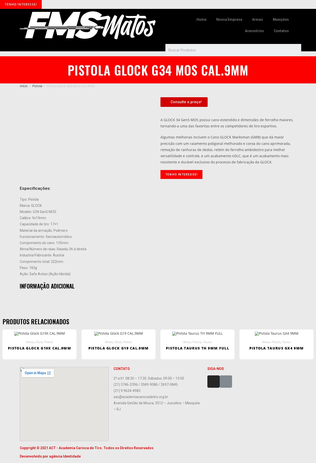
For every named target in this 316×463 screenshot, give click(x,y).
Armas (257, 19)
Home (201, 19)
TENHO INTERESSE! (21, 4)
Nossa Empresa (229, 19)
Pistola (37, 86)
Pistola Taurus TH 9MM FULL (197, 348)
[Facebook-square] (226, 381)
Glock (39, 342)
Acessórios (254, 31)
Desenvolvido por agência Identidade (50, 456)
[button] (184, 102)
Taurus (207, 342)
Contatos (281, 31)
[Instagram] (213, 381)
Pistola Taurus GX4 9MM (276, 348)
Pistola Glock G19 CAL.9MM (118, 348)
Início (24, 86)
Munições (281, 19)
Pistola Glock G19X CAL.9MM (39, 348)
